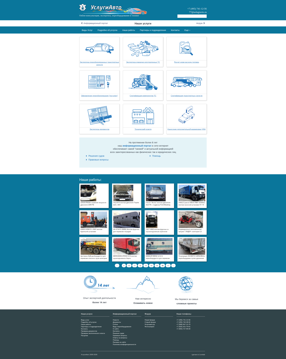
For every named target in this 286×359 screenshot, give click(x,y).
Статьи (115, 324)
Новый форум (150, 320)
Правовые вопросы (98, 159)
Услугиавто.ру (150, 324)
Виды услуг (85, 320)
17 (169, 265)
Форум (199, 23)
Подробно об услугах (107, 30)
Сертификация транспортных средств (186, 95)
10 (130, 265)
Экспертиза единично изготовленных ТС (143, 62)
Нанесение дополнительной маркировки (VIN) (186, 129)
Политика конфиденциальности (124, 344)
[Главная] (101, 8)
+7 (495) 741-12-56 (197, 8)
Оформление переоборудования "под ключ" (99, 95)
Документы (117, 322)
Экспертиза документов (99, 129)
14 (152, 265)
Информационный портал (95, 23)
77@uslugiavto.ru (198, 12)
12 (141, 265)
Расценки (84, 335)
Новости (116, 320)
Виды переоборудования (122, 326)
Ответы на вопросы (120, 338)
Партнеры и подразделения (153, 30)
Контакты (175, 30)
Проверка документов (89, 331)
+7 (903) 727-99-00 (183, 329)
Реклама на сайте (119, 342)
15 (158, 265)
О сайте (116, 329)
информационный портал (137, 145)
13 (146, 265)
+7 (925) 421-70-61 (183, 326)
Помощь (156, 155)
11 (135, 265)
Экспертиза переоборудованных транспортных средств (99, 63)
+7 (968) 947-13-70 (183, 324)
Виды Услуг (87, 30)
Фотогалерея (149, 326)
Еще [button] (186, 30)
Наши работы (128, 30)
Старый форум (150, 322)
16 (163, 265)
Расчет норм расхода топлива (186, 62)
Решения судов (96, 155)
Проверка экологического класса (93, 333)
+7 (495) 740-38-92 (183, 322)
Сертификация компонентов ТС (143, 95)
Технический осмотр (143, 129)
